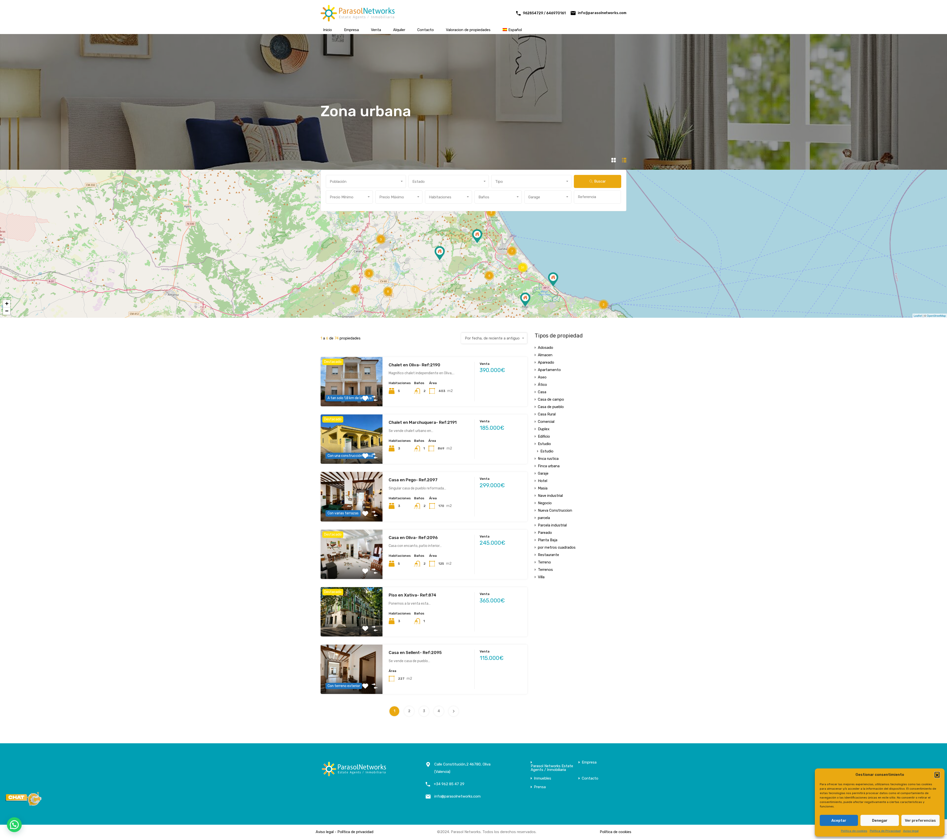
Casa (542, 392)
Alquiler (399, 30)
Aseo (542, 377)
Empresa (351, 30)
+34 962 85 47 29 (449, 784)
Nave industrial (550, 495)
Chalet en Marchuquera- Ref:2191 (423, 422)
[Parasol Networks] (358, 19)
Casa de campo (551, 399)
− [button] (6, 311)
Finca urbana (549, 466)
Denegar (880, 820)
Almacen (545, 355)
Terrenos (545, 569)
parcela (544, 518)
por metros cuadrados (557, 547)
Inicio (327, 30)
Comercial (546, 421)
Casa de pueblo (551, 407)
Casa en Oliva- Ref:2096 (413, 537)
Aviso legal (911, 831)
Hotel (542, 481)
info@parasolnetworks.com (602, 13)
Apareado (546, 362)
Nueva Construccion (555, 510)
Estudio (544, 444)
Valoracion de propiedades (468, 30)
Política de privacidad (355, 832)
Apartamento (549, 370)
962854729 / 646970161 (544, 13)
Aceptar (838, 820)
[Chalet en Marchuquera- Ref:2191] (477, 236)
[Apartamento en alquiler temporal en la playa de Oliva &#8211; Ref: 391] (553, 279)
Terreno (544, 562)
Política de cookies (854, 831)
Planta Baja (547, 540)
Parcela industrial (552, 525)
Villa (541, 577)
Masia (542, 488)
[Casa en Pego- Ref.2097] (525, 300)
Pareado (545, 532)
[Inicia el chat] (23, 804)
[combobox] (366, 181)
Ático (542, 384)
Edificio (544, 436)
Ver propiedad (351, 569)
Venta (376, 30)
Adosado (545, 347)
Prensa (540, 787)
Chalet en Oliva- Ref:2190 (414, 364)
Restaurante (548, 555)
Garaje (543, 473)
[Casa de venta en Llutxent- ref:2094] (440, 253)
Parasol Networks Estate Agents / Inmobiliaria (552, 768)
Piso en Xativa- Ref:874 (412, 595)
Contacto (425, 30)
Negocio (545, 503)
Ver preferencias (920, 820)
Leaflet (918, 315)
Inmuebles (542, 778)
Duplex (543, 429)
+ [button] (6, 303)
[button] (937, 774)
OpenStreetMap (936, 315)
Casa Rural (547, 414)
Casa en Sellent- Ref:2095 (415, 652)
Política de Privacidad (885, 831)
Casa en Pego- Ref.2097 (413, 479)
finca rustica (548, 458)
